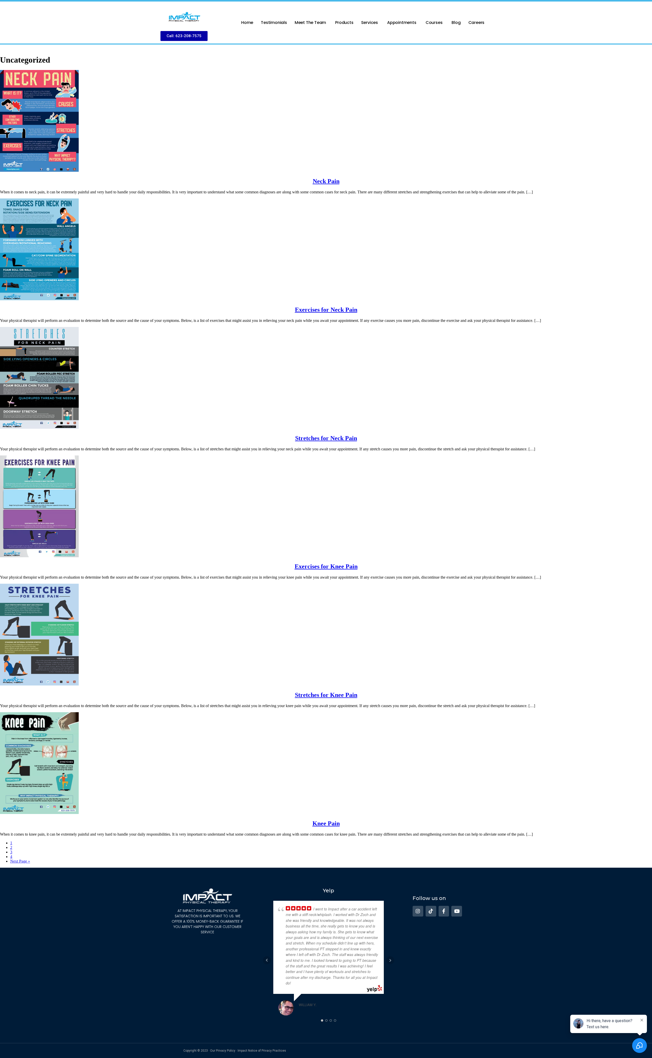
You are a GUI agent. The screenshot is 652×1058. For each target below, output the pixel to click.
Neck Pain (326, 181)
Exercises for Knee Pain (326, 566)
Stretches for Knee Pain (326, 695)
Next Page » (20, 861)
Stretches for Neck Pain (326, 438)
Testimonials (274, 22)
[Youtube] (456, 911)
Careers (476, 22)
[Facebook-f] (444, 911)
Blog (456, 22)
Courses (434, 22)
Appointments (401, 22)
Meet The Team (310, 22)
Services (369, 22)
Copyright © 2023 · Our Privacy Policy (209, 1050)
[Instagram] (418, 911)
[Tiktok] (431, 911)
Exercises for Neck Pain (326, 309)
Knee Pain (326, 823)
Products (344, 22)
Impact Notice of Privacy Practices (262, 1050)
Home (247, 22)
